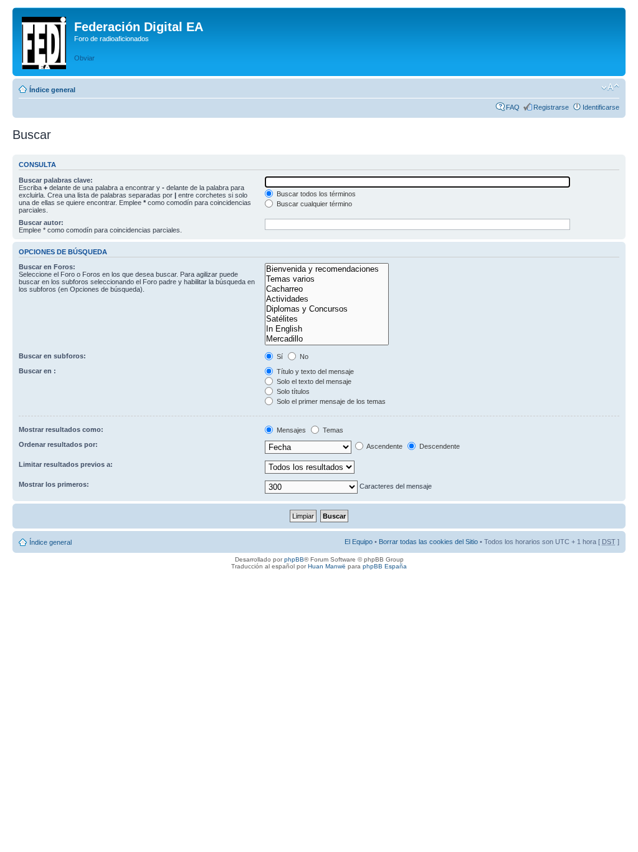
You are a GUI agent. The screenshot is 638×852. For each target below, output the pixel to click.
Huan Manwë (327, 566)
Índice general (52, 89)
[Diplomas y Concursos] (326, 309)
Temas (332, 430)
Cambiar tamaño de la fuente (610, 87)
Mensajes (290, 430)
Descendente (438, 446)
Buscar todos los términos (315, 194)
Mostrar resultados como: (61, 429)
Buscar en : (37, 371)
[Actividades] (326, 299)
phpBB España (385, 566)
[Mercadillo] (326, 339)
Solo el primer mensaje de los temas (330, 401)
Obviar (84, 58)
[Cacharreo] (326, 289)
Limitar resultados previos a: (66, 464)
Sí (279, 356)
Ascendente (383, 446)
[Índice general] (45, 40)
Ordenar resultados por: (58, 444)
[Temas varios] (326, 279)
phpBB (294, 559)
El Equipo (359, 541)
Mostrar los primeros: (54, 484)
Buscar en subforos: (52, 356)
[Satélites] (326, 319)
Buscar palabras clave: (56, 180)
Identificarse (601, 107)
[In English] (326, 329)
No (303, 356)
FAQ (513, 107)
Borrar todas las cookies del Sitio (428, 541)
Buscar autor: (41, 222)
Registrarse (551, 107)
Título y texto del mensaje (314, 371)
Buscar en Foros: (47, 266)
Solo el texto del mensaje (313, 381)
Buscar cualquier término (313, 204)
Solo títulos (292, 391)
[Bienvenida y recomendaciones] (326, 269)
